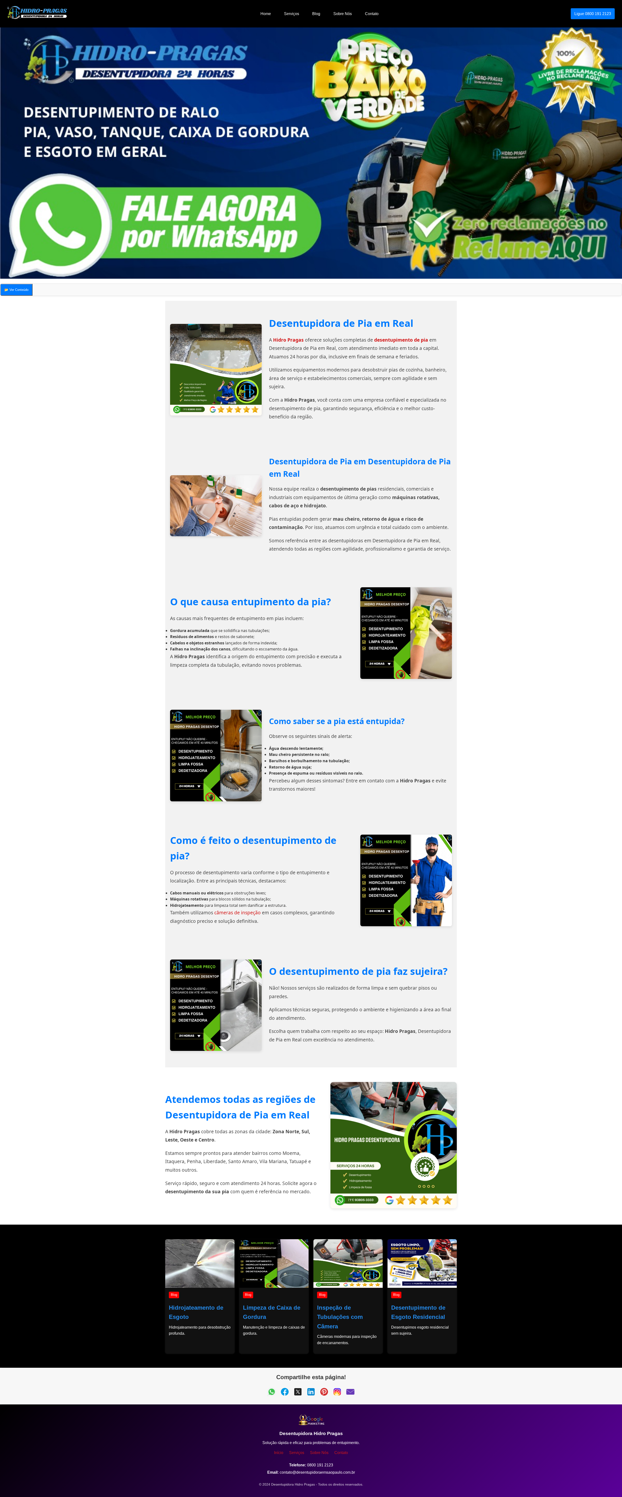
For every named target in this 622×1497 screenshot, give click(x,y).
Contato (372, 14)
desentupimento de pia (401, 340)
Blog (316, 14)
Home (265, 14)
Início (278, 1453)
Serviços (291, 14)
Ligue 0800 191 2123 (592, 14)
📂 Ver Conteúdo (16, 290)
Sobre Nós (342, 14)
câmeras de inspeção (237, 912)
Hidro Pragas (288, 340)
